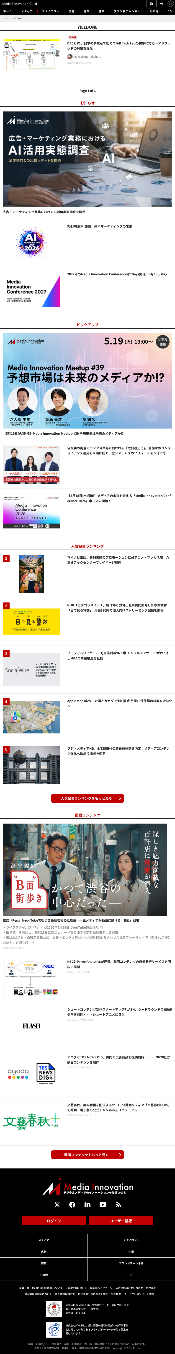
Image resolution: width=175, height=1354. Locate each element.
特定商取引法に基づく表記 (93, 1294)
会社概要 (116, 1294)
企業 (87, 11)
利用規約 (151, 1287)
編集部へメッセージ (101, 1287)
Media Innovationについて (47, 1287)
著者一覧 (24, 1287)
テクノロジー (50, 11)
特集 (102, 11)
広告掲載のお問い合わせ (129, 1287)
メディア (27, 11)
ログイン (54, 1220)
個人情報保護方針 (65, 1294)
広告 (72, 11)
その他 (153, 11)
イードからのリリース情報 (139, 1294)
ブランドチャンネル (127, 11)
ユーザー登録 (121, 1220)
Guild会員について (76, 1287)
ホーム (7, 11)
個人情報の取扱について (38, 1294)
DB (169, 11)
